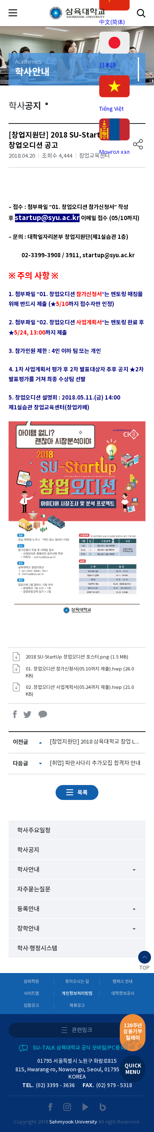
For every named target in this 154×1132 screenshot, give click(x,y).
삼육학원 (31, 981)
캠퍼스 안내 (123, 981)
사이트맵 (31, 993)
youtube (86, 1107)
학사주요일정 (33, 830)
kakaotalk (42, 714)
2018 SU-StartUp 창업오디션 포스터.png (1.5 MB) (77, 657)
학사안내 (28, 869)
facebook (15, 714)
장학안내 (28, 928)
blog (103, 1107)
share (138, 144)
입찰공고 (31, 1005)
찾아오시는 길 (77, 981)
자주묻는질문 (33, 889)
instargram (67, 1107)
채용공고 (77, 1005)
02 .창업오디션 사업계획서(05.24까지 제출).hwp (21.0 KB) (80, 691)
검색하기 (141, 13)
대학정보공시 (122, 993)
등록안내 (28, 909)
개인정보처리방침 (77, 993)
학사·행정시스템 (37, 948)
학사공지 (28, 850)
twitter (28, 714)
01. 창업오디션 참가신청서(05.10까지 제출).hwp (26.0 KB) (80, 672)
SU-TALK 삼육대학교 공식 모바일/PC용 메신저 (84, 1048)
